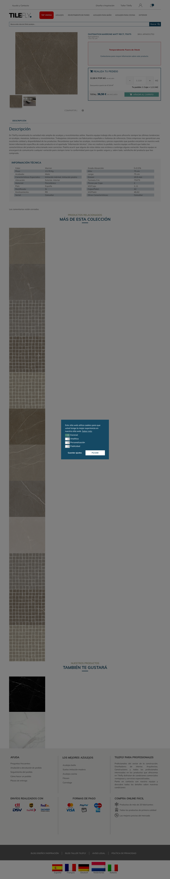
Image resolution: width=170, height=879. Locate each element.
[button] (67, 435)
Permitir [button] (95, 453)
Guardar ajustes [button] (75, 453)
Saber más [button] (87, 431)
